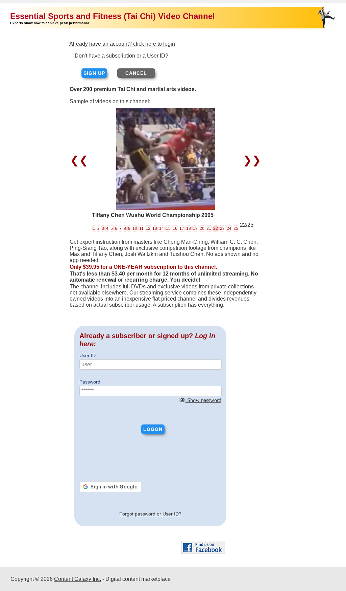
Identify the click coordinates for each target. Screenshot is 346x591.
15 (168, 228)
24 (229, 228)
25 (235, 228)
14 (161, 228)
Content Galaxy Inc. (77, 579)
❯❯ (250, 160)
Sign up (94, 73)
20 (202, 228)
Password (89, 382)
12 (148, 228)
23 (222, 228)
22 (215, 228)
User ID (87, 355)
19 (195, 228)
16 (175, 228)
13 (154, 228)
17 (181, 228)
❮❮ (80, 160)
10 (134, 228)
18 (188, 228)
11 (141, 228)
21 (208, 228)
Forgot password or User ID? (150, 514)
